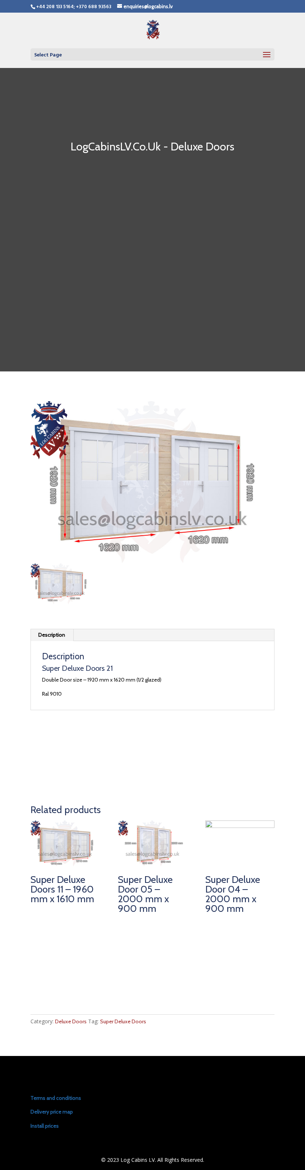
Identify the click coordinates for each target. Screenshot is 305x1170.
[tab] (52, 635)
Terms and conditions (55, 1098)
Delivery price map (51, 1111)
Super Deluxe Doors (123, 1021)
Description (51, 634)
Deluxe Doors (71, 1021)
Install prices (44, 1125)
